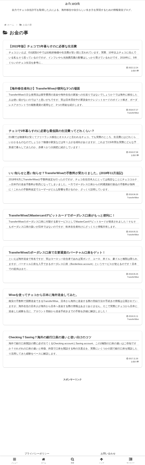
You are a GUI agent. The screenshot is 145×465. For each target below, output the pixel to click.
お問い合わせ (108, 453)
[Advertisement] (37, 406)
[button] (72, 432)
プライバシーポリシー (37, 453)
